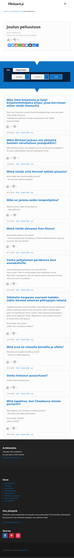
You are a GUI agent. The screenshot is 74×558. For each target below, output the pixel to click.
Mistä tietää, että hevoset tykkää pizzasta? (37, 171)
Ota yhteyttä (9, 501)
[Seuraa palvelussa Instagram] (18, 535)
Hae (8, 70)
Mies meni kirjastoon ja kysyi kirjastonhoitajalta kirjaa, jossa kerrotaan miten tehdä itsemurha (36, 102)
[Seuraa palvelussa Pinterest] (11, 535)
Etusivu (6, 11)
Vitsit (17, 133)
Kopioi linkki (25, 133)
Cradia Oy (24, 550)
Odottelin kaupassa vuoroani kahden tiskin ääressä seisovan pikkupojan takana (36, 298)
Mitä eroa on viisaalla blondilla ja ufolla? (35, 347)
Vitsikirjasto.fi (9, 483)
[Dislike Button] (15, 40)
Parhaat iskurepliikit (12, 496)
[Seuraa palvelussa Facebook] (5, 535)
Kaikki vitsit (8, 488)
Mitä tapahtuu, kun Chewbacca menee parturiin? (34, 402)
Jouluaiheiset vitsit (16, 11)
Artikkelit (7, 486)
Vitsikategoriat (10, 491)
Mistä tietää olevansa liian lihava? (31, 228)
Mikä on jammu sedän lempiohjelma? (33, 200)
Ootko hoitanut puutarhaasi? (27, 375)
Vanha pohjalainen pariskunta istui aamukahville (31, 261)
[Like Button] (9, 40)
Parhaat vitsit (9, 493)
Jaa (32, 133)
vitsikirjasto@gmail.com (12, 457)
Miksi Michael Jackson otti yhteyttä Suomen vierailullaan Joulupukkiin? (31, 141)
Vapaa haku (21, 70)
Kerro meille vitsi (11, 498)
